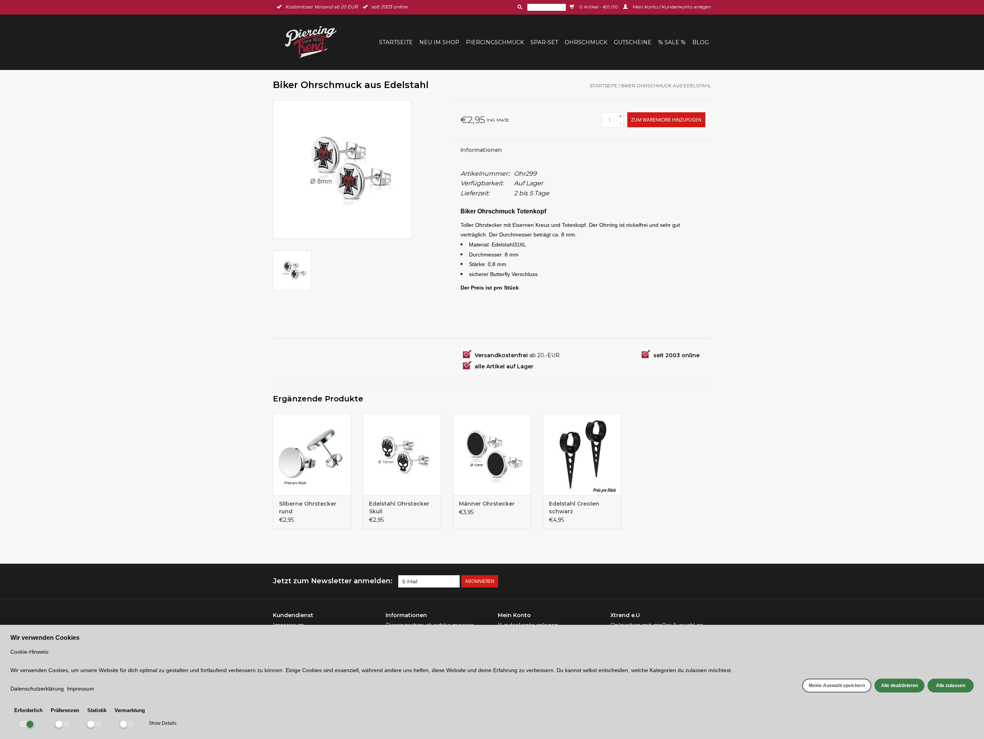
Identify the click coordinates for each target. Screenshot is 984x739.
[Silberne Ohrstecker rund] (312, 454)
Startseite (396, 42)
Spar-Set (544, 42)
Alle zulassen (950, 685)
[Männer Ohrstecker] (492, 454)
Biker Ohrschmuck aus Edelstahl (666, 85)
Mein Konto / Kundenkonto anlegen (671, 7)
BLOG (700, 42)
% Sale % (672, 42)
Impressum (80, 689)
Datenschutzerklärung (37, 689)
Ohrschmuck (586, 42)
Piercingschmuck (495, 42)
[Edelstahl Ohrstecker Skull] (402, 454)
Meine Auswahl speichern (837, 685)
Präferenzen (65, 710)
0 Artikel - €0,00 (598, 7)
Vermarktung (130, 710)
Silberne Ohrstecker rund (307, 507)
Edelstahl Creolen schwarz (574, 507)
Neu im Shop (439, 42)
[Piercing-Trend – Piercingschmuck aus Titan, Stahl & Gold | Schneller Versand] (315, 42)
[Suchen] (519, 7)
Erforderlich (28, 710)
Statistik (96, 710)
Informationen (481, 149)
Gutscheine (633, 42)
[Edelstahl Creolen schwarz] (582, 454)
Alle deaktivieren (899, 685)
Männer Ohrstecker (487, 503)
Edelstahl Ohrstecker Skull (399, 507)
